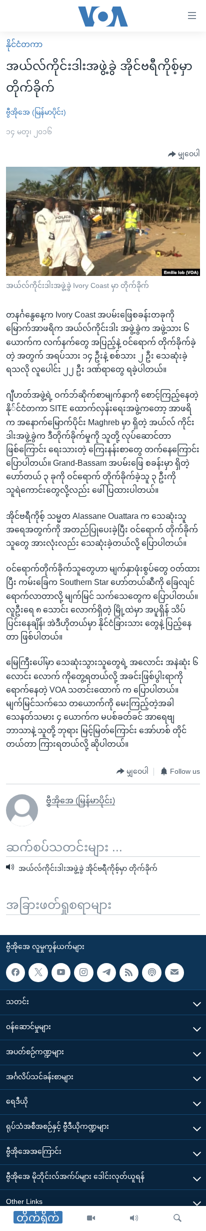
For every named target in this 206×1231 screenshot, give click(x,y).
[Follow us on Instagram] (83, 972)
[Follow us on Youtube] (61, 972)
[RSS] (129, 972)
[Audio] (134, 1218)
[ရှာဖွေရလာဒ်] (177, 1218)
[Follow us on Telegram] (106, 972)
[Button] (184, 154)
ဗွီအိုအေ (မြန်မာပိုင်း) (36, 112)
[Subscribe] (174, 972)
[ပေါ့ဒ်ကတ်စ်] (151, 972)
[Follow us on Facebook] (15, 972)
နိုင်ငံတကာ (24, 44)
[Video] (91, 1218)
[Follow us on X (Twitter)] (38, 972)
